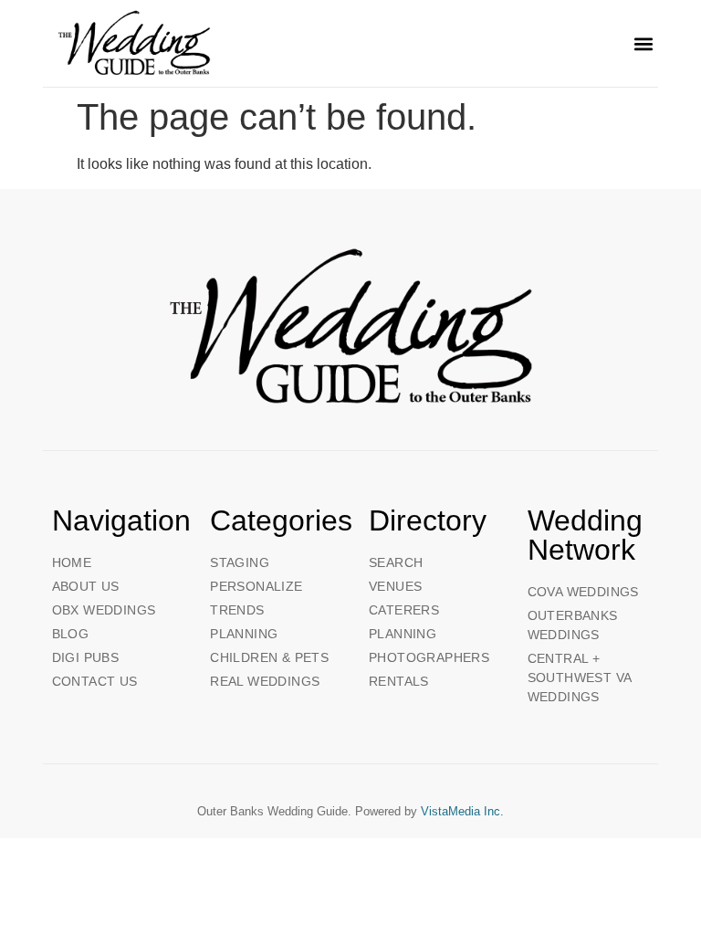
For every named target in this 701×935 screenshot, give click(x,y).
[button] (643, 43)
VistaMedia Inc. (462, 811)
